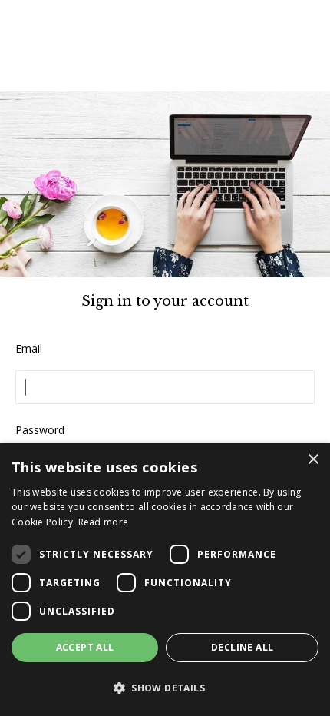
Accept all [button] (85, 647)
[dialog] (165, 579)
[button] (165, 688)
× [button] (312, 460)
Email (28, 348)
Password (39, 430)
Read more (103, 522)
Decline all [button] (242, 647)
